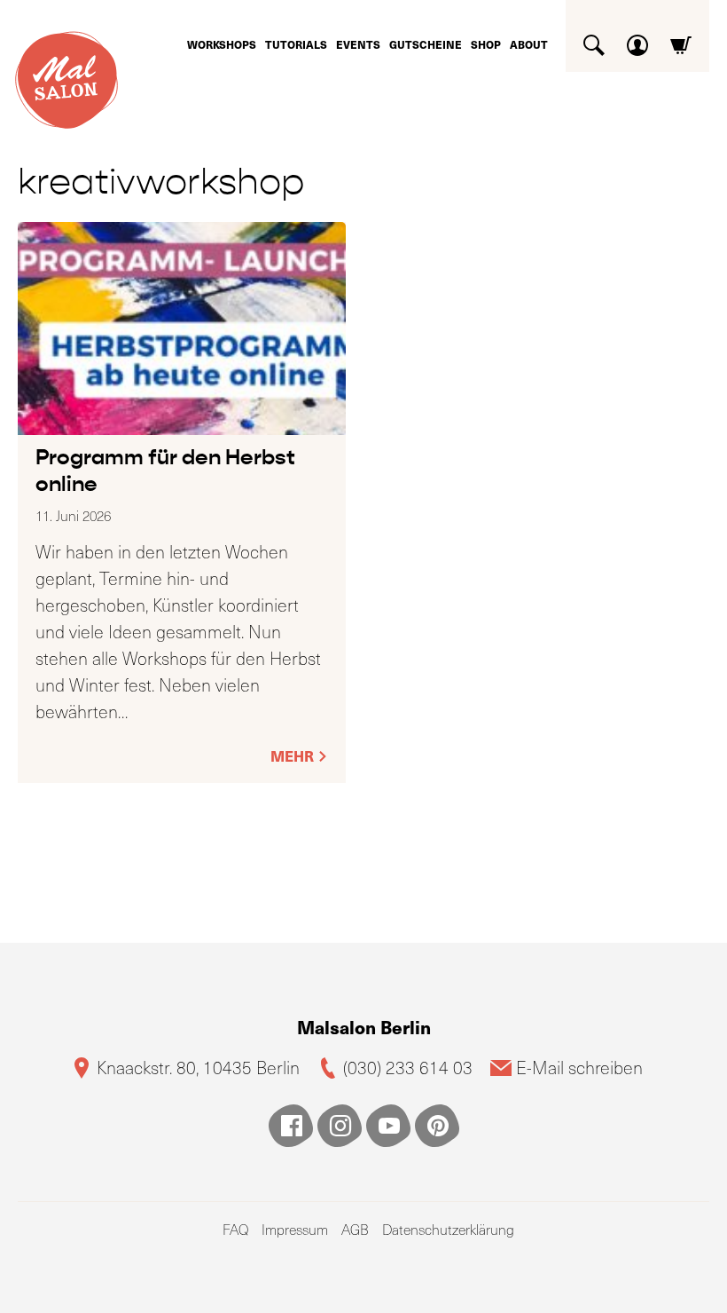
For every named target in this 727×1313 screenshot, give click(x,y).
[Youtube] (388, 1125)
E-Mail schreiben (579, 1068)
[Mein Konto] (637, 38)
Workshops (221, 43)
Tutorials (296, 43)
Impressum (295, 1229)
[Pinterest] (437, 1125)
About (529, 43)
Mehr (293, 756)
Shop (486, 43)
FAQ (235, 1229)
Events (358, 43)
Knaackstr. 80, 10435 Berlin (198, 1068)
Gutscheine (425, 43)
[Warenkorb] (680, 38)
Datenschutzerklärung (448, 1229)
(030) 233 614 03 (408, 1068)
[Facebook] (291, 1125)
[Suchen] (594, 38)
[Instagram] (339, 1125)
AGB (355, 1229)
